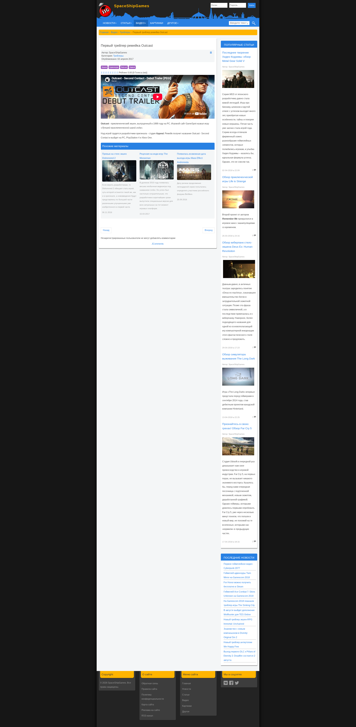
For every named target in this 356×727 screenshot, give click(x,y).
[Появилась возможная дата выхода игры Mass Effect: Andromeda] (194, 172)
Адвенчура (113, 67)
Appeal (132, 67)
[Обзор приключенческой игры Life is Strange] (238, 199)
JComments (158, 244)
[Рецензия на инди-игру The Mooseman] (157, 170)
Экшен (104, 67)
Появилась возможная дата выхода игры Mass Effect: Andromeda (191, 158)
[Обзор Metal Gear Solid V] (238, 79)
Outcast (124, 67)
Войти (251, 5)
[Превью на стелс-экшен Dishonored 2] (119, 171)
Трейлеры (118, 56)
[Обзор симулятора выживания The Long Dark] (238, 376)
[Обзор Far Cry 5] (238, 446)
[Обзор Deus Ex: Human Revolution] (239, 269)
